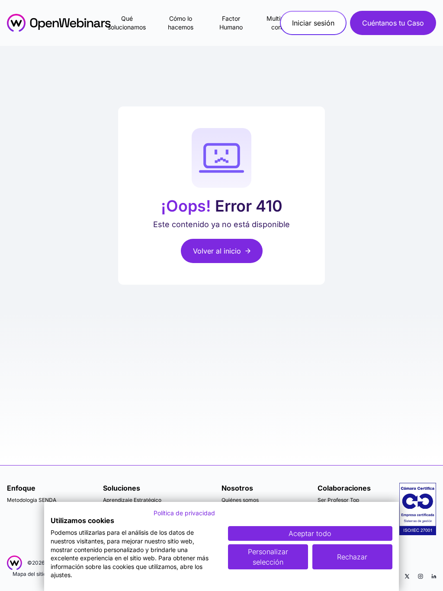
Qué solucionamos (127, 23)
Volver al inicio (217, 251)
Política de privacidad (184, 513)
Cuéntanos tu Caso (393, 23)
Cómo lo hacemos (180, 23)
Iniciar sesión (313, 23)
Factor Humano (231, 23)
